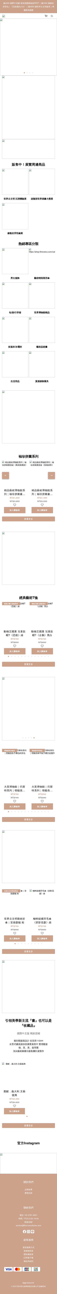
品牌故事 (28, 1189)
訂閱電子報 (28, 1257)
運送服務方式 (28, 1247)
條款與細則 (28, 1261)
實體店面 (28, 1192)
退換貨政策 (28, 1250)
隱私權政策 (28, 1254)
